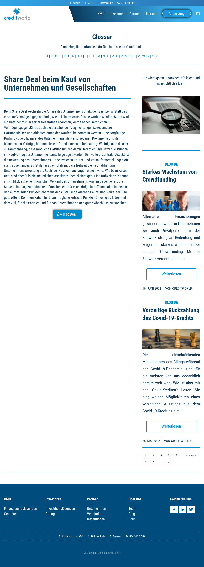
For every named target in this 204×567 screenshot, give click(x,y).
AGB (90, 3)
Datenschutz (106, 3)
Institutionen (96, 519)
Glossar (117, 536)
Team (132, 508)
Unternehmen (96, 508)
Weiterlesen (171, 274)
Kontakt (76, 3)
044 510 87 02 (128, 3)
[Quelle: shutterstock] (171, 201)
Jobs (132, 519)
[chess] (171, 339)
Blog (132, 514)
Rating (50, 514)
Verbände (93, 514)
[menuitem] (76, 3)
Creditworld (182, 288)
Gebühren (11, 514)
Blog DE (171, 164)
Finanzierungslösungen (20, 508)
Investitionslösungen (60, 508)
